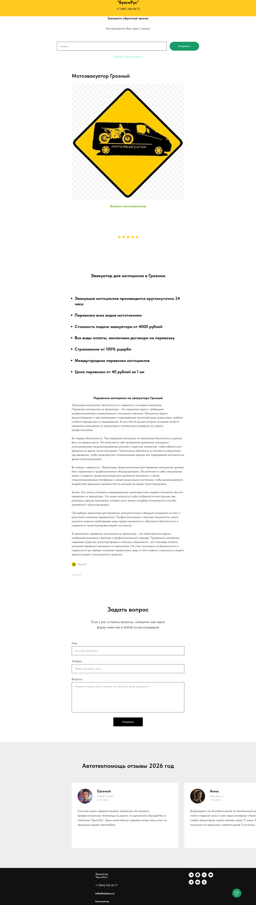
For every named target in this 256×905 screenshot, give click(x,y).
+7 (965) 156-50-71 (128, 9)
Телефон (77, 661)
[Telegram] (191, 876)
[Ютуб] (210, 876)
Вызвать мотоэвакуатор (128, 206)
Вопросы (77, 679)
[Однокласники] (204, 883)
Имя (74, 643)
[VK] (204, 876)
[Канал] (191, 883)
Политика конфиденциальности (128, 56)
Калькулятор (102, 901)
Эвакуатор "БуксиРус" (101, 875)
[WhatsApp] (197, 876)
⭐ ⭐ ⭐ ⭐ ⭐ (128, 237)
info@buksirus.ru (105, 893)
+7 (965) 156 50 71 (106, 885)
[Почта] (197, 883)
